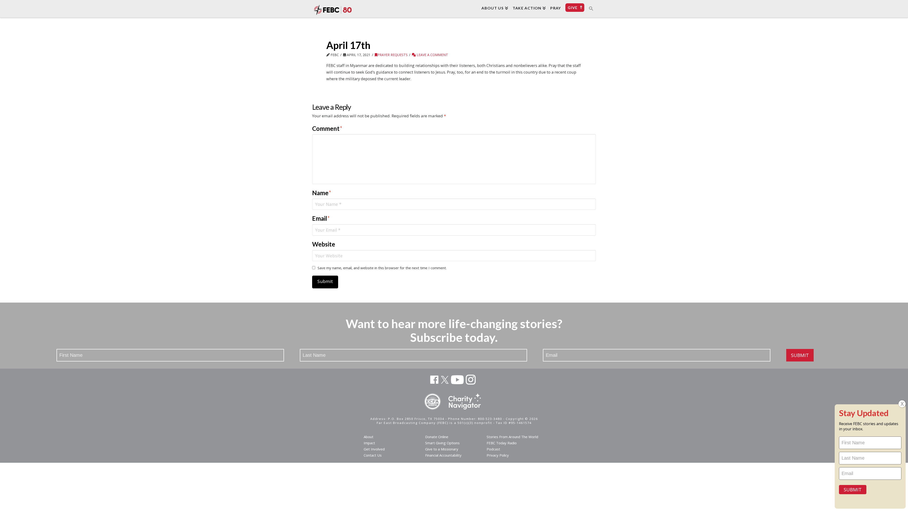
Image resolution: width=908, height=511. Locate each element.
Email (321, 218)
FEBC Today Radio (502, 443)
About (368, 436)
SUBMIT (800, 355)
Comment (327, 128)
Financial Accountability (443, 455)
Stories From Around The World (512, 436)
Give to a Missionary (441, 449)
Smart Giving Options (442, 443)
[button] (591, 8)
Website (323, 244)
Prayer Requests (392, 55)
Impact (369, 443)
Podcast (493, 449)
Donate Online (436, 436)
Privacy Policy (498, 455)
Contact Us (373, 455)
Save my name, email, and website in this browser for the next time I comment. (382, 267)
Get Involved (374, 449)
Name (321, 192)
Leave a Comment (432, 55)
